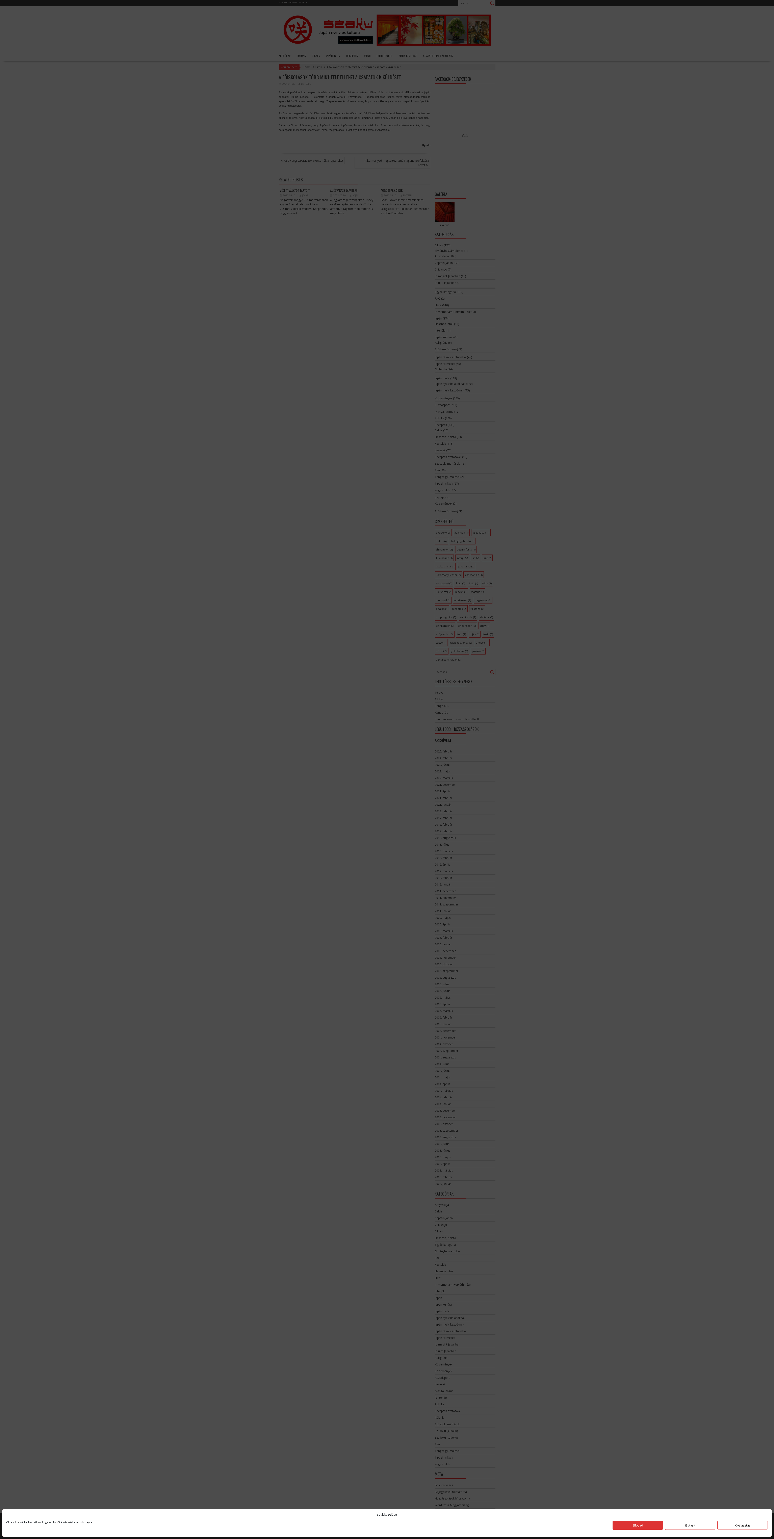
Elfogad (638, 1525)
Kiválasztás (742, 1525)
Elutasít (690, 1525)
